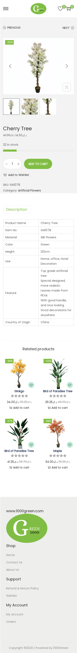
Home (10, 555)
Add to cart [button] (21, 408)
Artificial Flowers (29, 190)
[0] (60, 8)
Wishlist (11, 596)
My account (14, 614)
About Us (12, 570)
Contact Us (14, 562)
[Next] (67, 66)
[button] (16, 175)
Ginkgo (19, 391)
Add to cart (38, 164)
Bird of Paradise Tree (57, 391)
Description (16, 209)
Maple (57, 451)
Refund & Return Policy (22, 588)
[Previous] (10, 66)
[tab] (38, 209)
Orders (11, 622)
